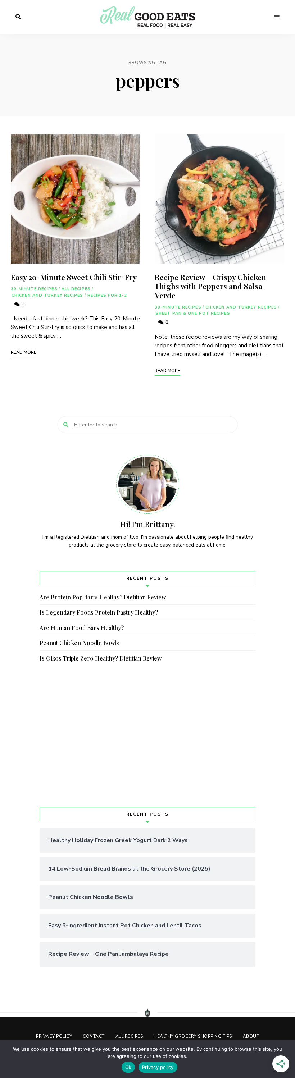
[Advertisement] (147, 735)
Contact (94, 1036)
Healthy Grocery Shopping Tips (193, 1036)
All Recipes (76, 289)
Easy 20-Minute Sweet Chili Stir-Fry (74, 277)
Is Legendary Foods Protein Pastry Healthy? (99, 612)
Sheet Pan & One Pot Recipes (192, 313)
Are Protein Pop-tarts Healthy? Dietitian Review (103, 597)
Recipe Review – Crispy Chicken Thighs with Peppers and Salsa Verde (210, 286)
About (251, 1036)
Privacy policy (158, 1067)
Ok (128, 1067)
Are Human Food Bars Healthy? (82, 627)
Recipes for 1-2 (107, 295)
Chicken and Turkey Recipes (47, 295)
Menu (277, 17)
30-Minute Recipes (34, 289)
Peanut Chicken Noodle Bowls (79, 643)
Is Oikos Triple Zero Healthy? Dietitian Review (101, 658)
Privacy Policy (54, 1036)
